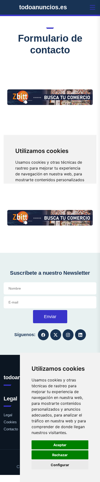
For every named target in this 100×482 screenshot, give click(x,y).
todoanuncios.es (43, 7)
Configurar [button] (60, 465)
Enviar (50, 316)
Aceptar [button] (60, 445)
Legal (8, 415)
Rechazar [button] (60, 455)
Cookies (10, 422)
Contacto (11, 429)
